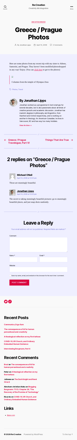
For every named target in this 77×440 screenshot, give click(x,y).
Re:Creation (38, 5)
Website (12, 265)
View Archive (25, 125)
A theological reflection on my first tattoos (22, 337)
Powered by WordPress (33, 434)
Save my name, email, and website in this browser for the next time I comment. (37, 276)
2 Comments (57, 45)
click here (38, 69)
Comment (12, 236)
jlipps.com (11, 415)
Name (12, 255)
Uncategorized (38, 22)
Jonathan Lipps (25, 45)
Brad (6, 364)
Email (42, 255)
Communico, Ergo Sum (14, 324)
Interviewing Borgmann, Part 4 (17, 349)
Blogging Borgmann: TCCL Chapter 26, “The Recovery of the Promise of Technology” (21, 389)
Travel (20, 89)
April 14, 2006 (41, 45)
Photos (14, 89)
